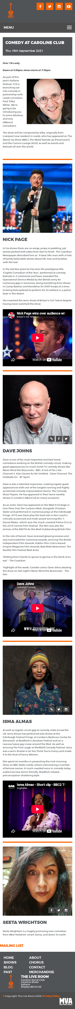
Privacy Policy (51, 996)
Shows (10, 962)
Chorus (36, 962)
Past (8, 972)
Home (9, 958)
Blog (8, 967)
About (35, 958)
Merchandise (41, 972)
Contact (37, 967)
